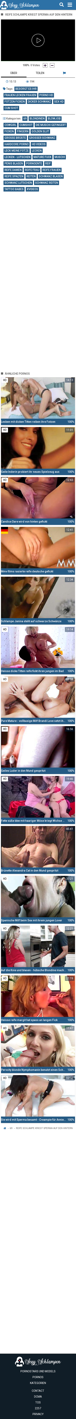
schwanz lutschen (18, 182)
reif (48, 163)
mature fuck (42, 157)
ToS (38, 1402)
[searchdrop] (61, 5)
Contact (38, 1390)
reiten (31, 176)
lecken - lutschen (17, 157)
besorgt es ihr (26, 88)
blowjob (54, 118)
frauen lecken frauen (20, 95)
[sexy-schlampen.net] (20, 5)
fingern (22, 131)
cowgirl (10, 125)
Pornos (38, 1377)
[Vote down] (52, 65)
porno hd (46, 95)
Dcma (38, 1396)
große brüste (15, 137)
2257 (38, 1408)
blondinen (37, 118)
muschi (60, 157)
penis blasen (13, 163)
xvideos (32, 189)
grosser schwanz (42, 137)
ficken (9, 131)
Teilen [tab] (40, 73)
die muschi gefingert (51, 125)
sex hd (59, 101)
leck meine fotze (16, 150)
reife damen (13, 169)
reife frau (32, 169)
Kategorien (38, 1383)
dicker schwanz (39, 101)
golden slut (40, 131)
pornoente (34, 163)
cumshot (26, 125)
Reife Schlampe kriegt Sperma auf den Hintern (44, 1128)
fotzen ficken (14, 101)
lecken (37, 150)
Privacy (38, 1414)
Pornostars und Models (38, 1371)
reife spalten (13, 176)
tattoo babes (14, 189)
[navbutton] (70, 5)
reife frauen (51, 169)
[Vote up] (45, 65)
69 (25, 118)
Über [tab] (13, 73)
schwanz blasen (51, 176)
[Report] (64, 73)
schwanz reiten (46, 182)
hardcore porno (16, 144)
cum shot (11, 108)
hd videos (39, 144)
